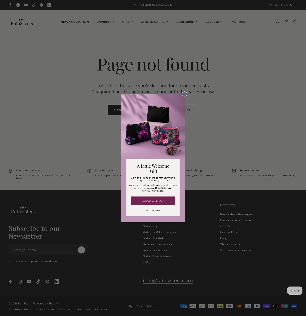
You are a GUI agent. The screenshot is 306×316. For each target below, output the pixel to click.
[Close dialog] (184, 94)
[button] (153, 200)
